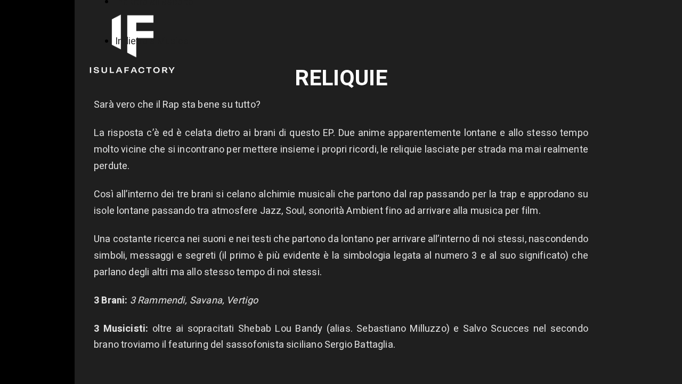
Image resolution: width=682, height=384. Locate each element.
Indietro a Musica (152, 41)
